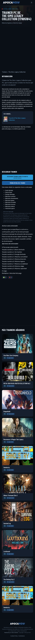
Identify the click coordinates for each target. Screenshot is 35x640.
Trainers (4, 72)
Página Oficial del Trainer (17, 183)
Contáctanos (21, 636)
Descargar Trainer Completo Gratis (17, 177)
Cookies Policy (14, 636)
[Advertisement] (17, 46)
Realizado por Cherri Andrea (11, 632)
